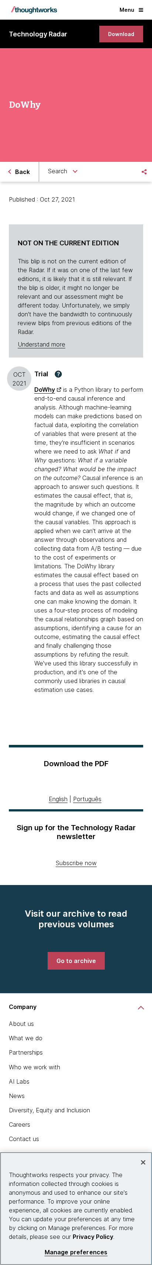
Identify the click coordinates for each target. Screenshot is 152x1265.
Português (87, 799)
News (17, 1095)
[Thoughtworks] (34, 10)
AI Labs (19, 1081)
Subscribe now (76, 863)
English (58, 799)
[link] (121, 34)
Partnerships (26, 1052)
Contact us (24, 1139)
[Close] (143, 1162)
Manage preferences (76, 1252)
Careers (19, 1124)
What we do (25, 1038)
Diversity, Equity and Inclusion (49, 1110)
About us (21, 1023)
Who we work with (34, 1067)
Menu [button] (127, 10)
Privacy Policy (93, 1236)
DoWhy (44, 389)
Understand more (41, 344)
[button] (58, 374)
